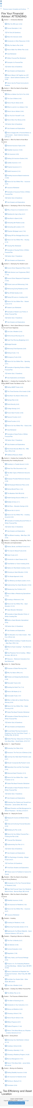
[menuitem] (1, 4)
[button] (1, 1)
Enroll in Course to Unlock (16, 1103)
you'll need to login (23, 1100)
